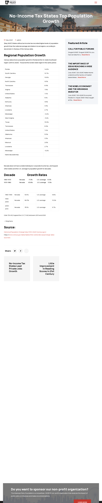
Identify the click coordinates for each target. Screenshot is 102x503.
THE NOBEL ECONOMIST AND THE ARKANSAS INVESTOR (80, 89)
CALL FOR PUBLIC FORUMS (81, 49)
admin (19, 40)
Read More (86, 55)
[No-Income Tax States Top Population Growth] (15, 251)
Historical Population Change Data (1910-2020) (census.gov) (25, 232)
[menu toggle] (96, 2)
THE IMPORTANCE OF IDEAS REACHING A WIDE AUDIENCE (80, 66)
